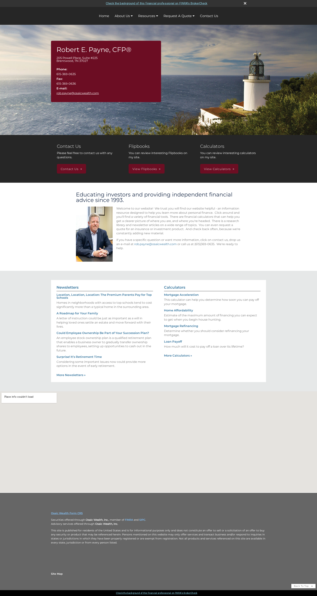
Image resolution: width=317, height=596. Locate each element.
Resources (146, 16)
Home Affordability (178, 310)
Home (104, 16)
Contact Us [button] (70, 169)
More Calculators (178, 355)
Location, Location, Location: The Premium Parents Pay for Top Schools (104, 296)
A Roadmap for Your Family (77, 313)
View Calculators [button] (217, 169)
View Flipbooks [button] (144, 169)
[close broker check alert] (245, 3)
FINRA (129, 519)
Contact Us (209, 16)
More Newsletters (71, 375)
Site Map (57, 573)
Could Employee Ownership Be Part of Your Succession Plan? (103, 333)
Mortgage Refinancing (181, 326)
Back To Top (301, 586)
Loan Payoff (173, 341)
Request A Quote (177, 16)
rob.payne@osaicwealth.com (78, 93)
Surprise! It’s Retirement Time (79, 357)
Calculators (174, 287)
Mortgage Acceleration (181, 295)
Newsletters (68, 287)
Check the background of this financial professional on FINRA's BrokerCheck (156, 3)
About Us (122, 16)
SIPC (142, 519)
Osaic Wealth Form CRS (67, 513)
